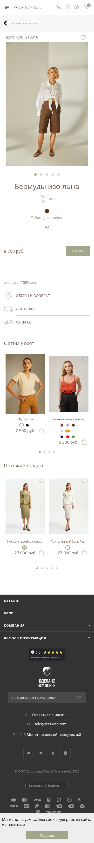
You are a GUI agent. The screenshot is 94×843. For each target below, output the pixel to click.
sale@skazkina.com (50, 723)
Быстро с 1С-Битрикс (44, 785)
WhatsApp (65, 753)
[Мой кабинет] (76, 7)
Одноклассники (53, 753)
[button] (35, 174)
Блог (8, 613)
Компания (14, 625)
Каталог (12, 601)
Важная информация (25, 637)
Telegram (41, 753)
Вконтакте (28, 753)
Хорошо (47, 835)
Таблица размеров (47, 217)
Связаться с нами (48, 715)
